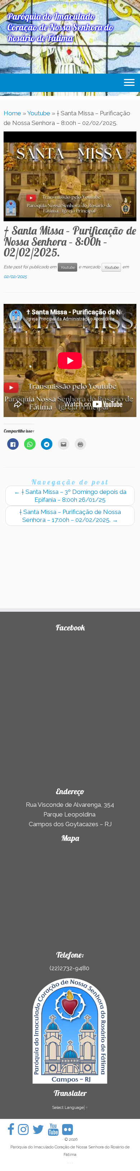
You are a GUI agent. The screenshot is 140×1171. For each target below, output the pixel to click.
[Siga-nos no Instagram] (25, 1129)
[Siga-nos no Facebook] (12, 1129)
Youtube (38, 113)
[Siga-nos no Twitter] (40, 1129)
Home (12, 113)
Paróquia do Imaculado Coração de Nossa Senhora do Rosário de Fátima (70, 1151)
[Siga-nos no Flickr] (69, 1129)
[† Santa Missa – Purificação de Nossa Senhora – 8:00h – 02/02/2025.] (70, 176)
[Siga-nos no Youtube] (55, 1129)
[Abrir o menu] (129, 83)
